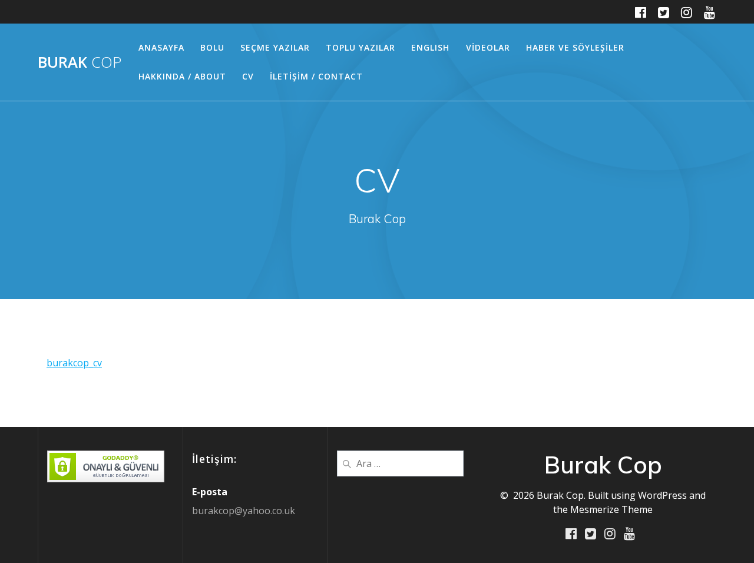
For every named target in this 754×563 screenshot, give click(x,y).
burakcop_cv (74, 362)
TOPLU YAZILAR (360, 47)
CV (248, 76)
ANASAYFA (161, 47)
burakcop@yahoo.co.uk (243, 510)
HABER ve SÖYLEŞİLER (575, 47)
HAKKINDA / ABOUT (182, 76)
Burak (79, 62)
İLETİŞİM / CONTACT (316, 76)
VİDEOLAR (488, 47)
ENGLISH (430, 47)
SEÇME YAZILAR (275, 47)
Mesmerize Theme (611, 509)
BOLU (212, 47)
